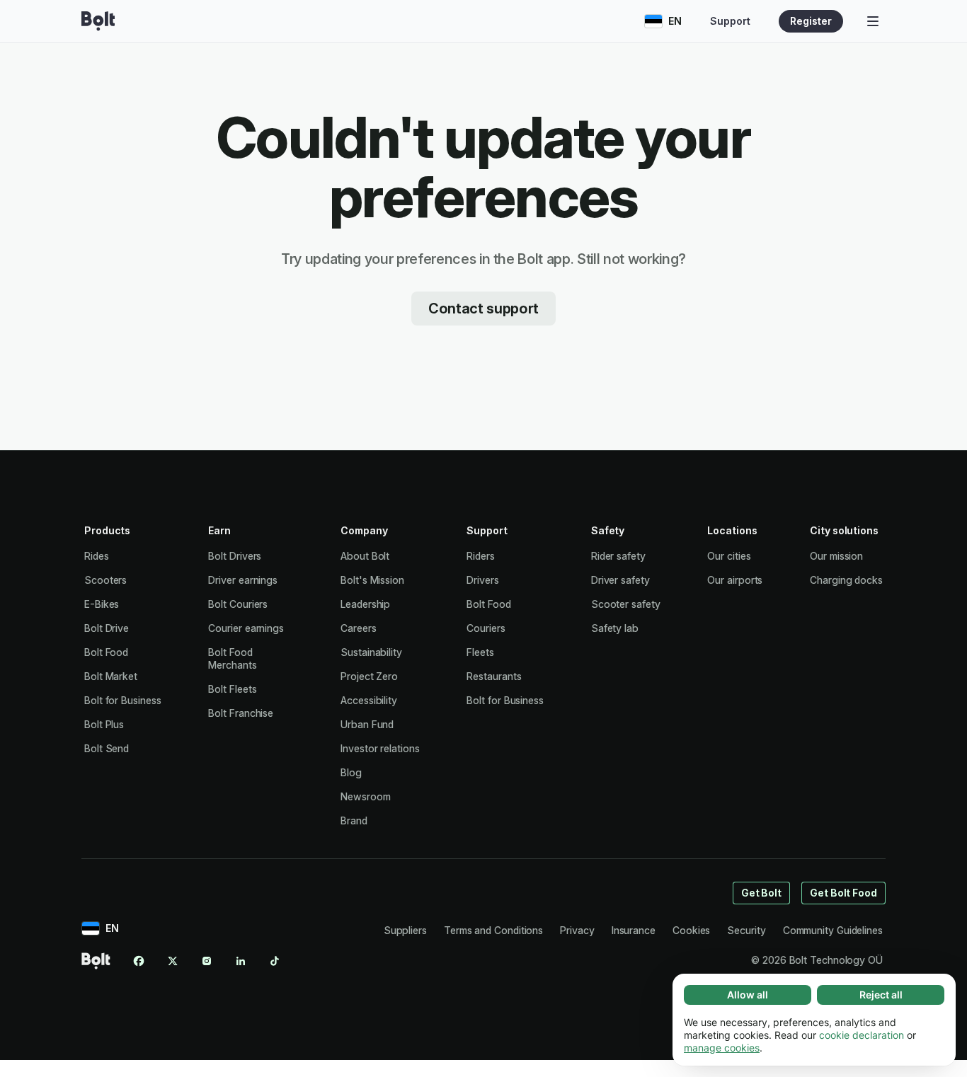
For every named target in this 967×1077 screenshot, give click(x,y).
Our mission (836, 556)
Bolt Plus (104, 724)
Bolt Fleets (232, 689)
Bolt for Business (122, 700)
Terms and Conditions (493, 930)
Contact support (483, 308)
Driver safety (620, 580)
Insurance (634, 930)
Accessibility (369, 700)
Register (811, 21)
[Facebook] (138, 961)
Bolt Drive (106, 628)
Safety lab (615, 628)
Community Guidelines (833, 930)
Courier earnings (246, 628)
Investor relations (380, 748)
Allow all (747, 995)
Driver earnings (242, 580)
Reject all (881, 995)
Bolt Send (106, 748)
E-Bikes (101, 604)
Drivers (482, 580)
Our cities (728, 556)
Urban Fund (367, 724)
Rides (96, 556)
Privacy (577, 930)
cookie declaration (861, 1035)
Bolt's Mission (372, 580)
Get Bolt (761, 893)
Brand (354, 820)
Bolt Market (110, 676)
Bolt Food (106, 652)
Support (730, 21)
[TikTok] (274, 961)
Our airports (734, 580)
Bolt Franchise (240, 713)
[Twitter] (172, 961)
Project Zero (369, 676)
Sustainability (371, 652)
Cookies (691, 930)
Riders (481, 556)
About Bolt (365, 556)
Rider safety (618, 556)
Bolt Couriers (238, 604)
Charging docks (846, 580)
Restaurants (494, 676)
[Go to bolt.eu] (98, 21)
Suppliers (405, 930)
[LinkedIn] (240, 961)
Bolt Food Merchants (232, 658)
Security (746, 930)
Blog (351, 772)
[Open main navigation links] (873, 21)
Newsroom (365, 796)
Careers (358, 628)
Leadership (365, 604)
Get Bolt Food (843, 893)
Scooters (105, 580)
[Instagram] (206, 961)
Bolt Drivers (234, 556)
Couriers (486, 628)
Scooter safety (625, 604)
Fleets (480, 652)
